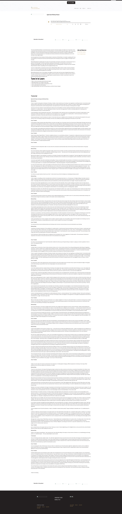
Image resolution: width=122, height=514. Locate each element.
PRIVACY (43, 506)
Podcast (83, 8)
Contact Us (89, 8)
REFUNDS (71, 506)
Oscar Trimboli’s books (81, 54)
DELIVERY (47, 506)
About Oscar (76, 8)
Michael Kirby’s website (81, 51)
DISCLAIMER (39, 506)
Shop (80, 8)
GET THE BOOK (71, 2)
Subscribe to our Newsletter (58, 498)
